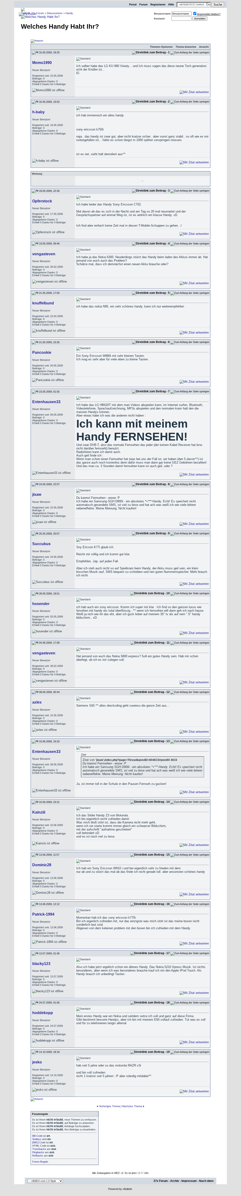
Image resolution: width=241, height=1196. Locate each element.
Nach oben (206, 1181)
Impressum (189, 1181)
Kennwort (159, 18)
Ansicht (204, 46)
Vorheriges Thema (109, 1106)
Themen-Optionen (161, 46)
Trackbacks (39, 1149)
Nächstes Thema (132, 1106)
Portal (133, 4)
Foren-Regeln (40, 1161)
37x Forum (160, 1181)
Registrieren (157, 4)
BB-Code (37, 1135)
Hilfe (171, 4)
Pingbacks (38, 1152)
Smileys (36, 1139)
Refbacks (37, 1155)
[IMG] (35, 1142)
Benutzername (162, 13)
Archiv (174, 1181)
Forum (143, 4)
